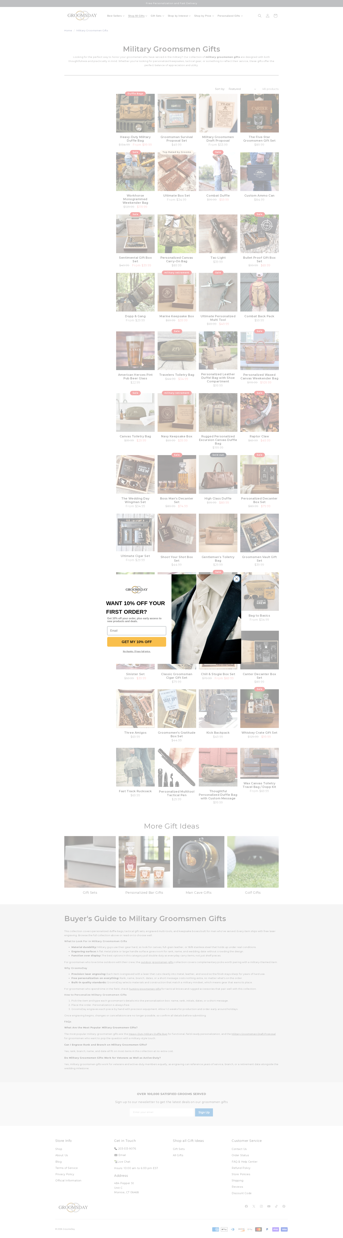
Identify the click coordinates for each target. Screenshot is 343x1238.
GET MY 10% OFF (137, 642)
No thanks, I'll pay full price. (137, 651)
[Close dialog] (236, 579)
